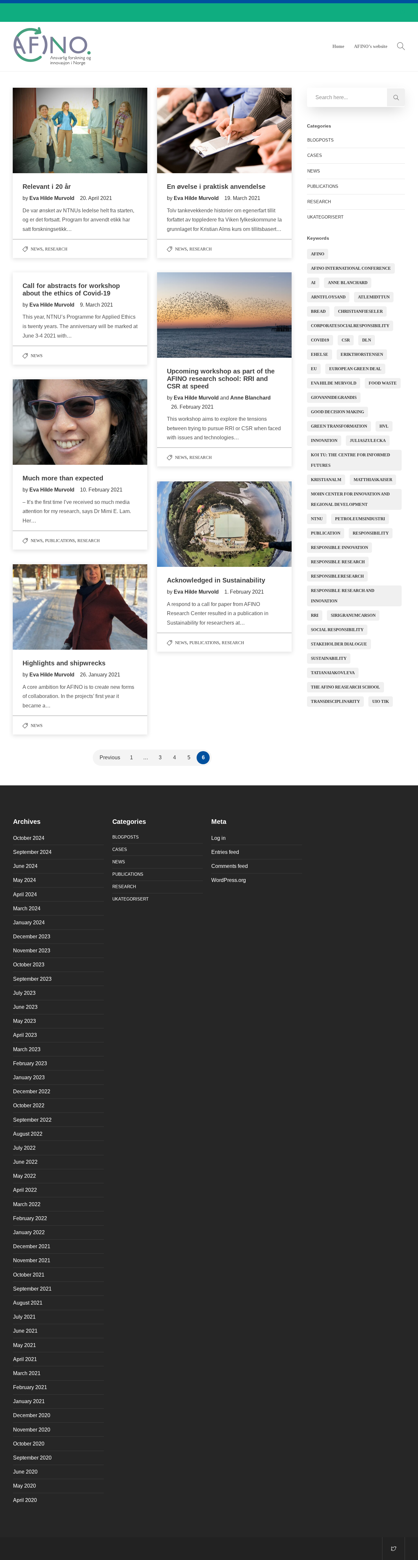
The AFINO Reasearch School (345, 687)
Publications (60, 540)
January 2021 (29, 1401)
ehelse (319, 354)
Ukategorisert (325, 217)
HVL (384, 426)
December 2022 (31, 1091)
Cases (314, 155)
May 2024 (24, 880)
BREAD (318, 311)
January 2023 (29, 1077)
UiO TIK (380, 701)
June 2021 (25, 1331)
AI (313, 282)
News (36, 249)
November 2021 (31, 1260)
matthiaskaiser (373, 479)
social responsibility (337, 629)
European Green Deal (355, 368)
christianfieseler (360, 311)
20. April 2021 (96, 198)
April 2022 (25, 1190)
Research (56, 249)
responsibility (371, 533)
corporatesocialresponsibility (350, 325)
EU (314, 368)
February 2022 (30, 1218)
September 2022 (32, 1120)
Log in (218, 838)
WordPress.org (228, 880)
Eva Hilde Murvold (52, 198)
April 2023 (25, 1035)
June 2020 (25, 1472)
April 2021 (25, 1359)
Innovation (324, 440)
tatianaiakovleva (333, 672)
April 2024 (25, 894)
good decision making (337, 411)
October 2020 (28, 1443)
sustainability (328, 658)
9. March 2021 (96, 305)
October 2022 (28, 1105)
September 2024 (32, 852)
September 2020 (32, 1458)
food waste (383, 383)
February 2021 (30, 1387)
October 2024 (28, 838)
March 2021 (26, 1373)
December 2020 (31, 1415)
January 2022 (29, 1232)
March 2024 (26, 908)
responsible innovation (339, 547)
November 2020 (31, 1429)
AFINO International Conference (351, 268)
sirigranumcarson (353, 615)
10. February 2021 (101, 489)
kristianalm (326, 479)
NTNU (317, 518)
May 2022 (24, 1176)
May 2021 (24, 1345)
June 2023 (25, 1007)
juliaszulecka (368, 440)
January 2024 (29, 922)
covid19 (320, 340)
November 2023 (31, 950)
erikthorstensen (362, 354)
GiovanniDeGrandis (334, 397)
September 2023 (32, 979)
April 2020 (25, 1500)
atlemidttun (374, 297)
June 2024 (25, 866)
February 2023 (30, 1063)
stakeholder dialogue (339, 644)
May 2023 (24, 1021)
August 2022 (27, 1134)
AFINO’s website (370, 46)
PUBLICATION (325, 533)
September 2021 (32, 1289)
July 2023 (24, 993)
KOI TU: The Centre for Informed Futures (350, 460)
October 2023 (28, 964)
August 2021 (27, 1303)
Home (338, 46)
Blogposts (320, 140)
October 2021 (28, 1275)
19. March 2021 (242, 198)
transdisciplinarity (335, 701)
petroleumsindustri (360, 518)
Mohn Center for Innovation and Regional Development (350, 499)
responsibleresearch (337, 576)
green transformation (339, 426)
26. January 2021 (100, 674)
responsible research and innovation (342, 595)
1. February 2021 (244, 592)
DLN (366, 340)
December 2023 (31, 936)
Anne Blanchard (250, 398)
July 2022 (24, 1148)
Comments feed (229, 866)
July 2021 (24, 1317)
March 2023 (26, 1049)
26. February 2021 (192, 407)
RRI (314, 615)
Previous (110, 757)
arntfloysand (328, 297)
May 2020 (24, 1486)
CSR (346, 340)
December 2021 (31, 1246)
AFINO (317, 253)
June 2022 (25, 1162)
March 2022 (26, 1204)
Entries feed (225, 852)
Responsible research (338, 561)
